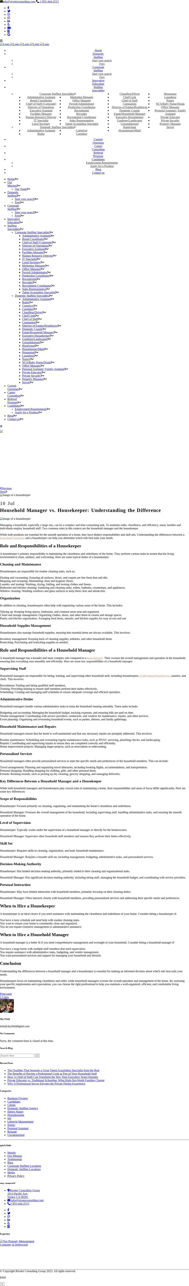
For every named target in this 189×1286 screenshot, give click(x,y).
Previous (6, 488)
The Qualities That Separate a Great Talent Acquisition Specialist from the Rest (53, 1070)
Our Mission (14, 1155)
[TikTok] (8, 31)
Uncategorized (15, 1135)
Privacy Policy (15, 1175)
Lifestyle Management (20, 1121)
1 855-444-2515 (49, 1)
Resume (12, 1131)
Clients (11, 1105)
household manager (12, 538)
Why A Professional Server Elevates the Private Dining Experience (46, 1083)
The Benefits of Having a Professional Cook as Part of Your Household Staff (52, 1073)
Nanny (11, 1125)
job (9, 1118)
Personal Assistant (17, 1128)
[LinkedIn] (8, 21)
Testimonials (14, 1159)
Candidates (13, 1101)
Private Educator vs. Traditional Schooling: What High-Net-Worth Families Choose (55, 1080)
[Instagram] (8, 14)
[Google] (8, 34)
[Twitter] (8, 11)
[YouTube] (9, 27)
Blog (10, 1162)
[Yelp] (8, 24)
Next (3, 491)
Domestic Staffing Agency (22, 1108)
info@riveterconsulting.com (19, 1)
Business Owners (17, 1098)
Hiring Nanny (15, 1111)
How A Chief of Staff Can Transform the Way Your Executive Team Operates (52, 1077)
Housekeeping (15, 1115)
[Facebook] (8, 7)
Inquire (11, 1152)
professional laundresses (155, 675)
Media (11, 1172)
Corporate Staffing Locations (24, 1165)
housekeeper (95, 658)
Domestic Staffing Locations (24, 1169)
